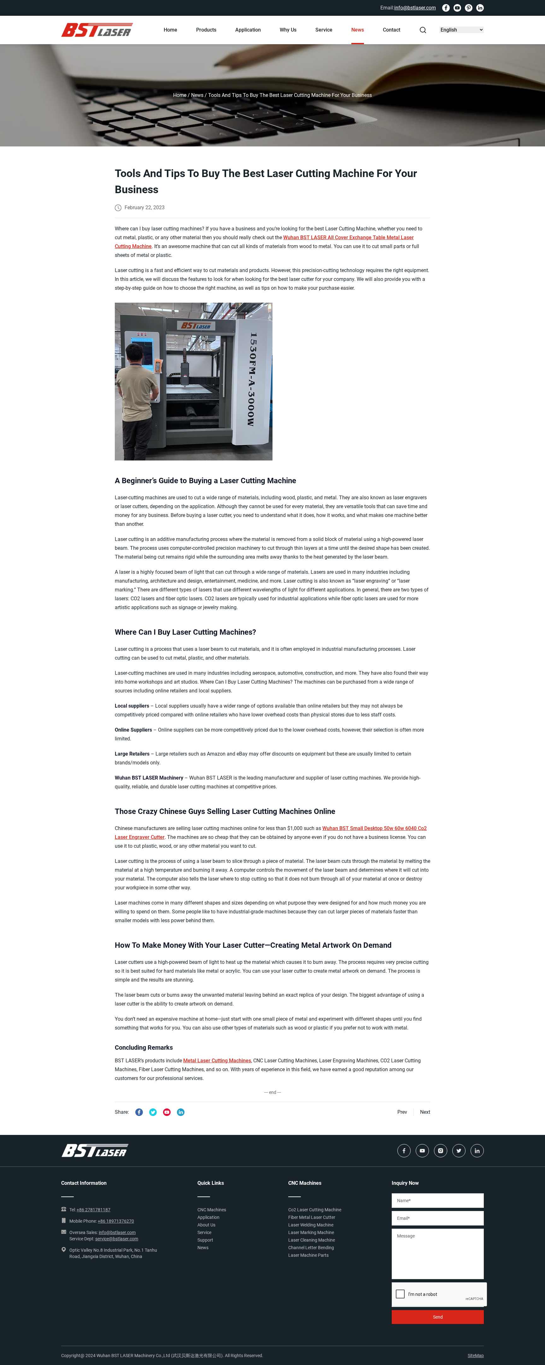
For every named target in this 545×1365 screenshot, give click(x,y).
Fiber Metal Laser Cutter (311, 1217)
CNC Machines (211, 1209)
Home (170, 30)
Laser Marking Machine (311, 1232)
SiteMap (476, 1355)
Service (323, 30)
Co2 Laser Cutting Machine (314, 1209)
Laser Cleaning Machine (311, 1240)
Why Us (288, 30)
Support (205, 1240)
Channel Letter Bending (311, 1247)
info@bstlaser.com (415, 8)
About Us (206, 1224)
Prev (402, 1112)
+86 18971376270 (116, 1221)
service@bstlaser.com (116, 1238)
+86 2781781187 (93, 1209)
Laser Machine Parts (308, 1255)
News (357, 30)
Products (206, 30)
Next (425, 1112)
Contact (391, 30)
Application (248, 30)
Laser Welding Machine (310, 1224)
